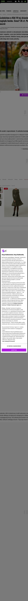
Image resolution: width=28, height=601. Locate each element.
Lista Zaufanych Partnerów (8, 341)
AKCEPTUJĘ (14, 350)
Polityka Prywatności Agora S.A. (14, 305)
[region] (14, 300)
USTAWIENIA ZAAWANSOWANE (14, 346)
